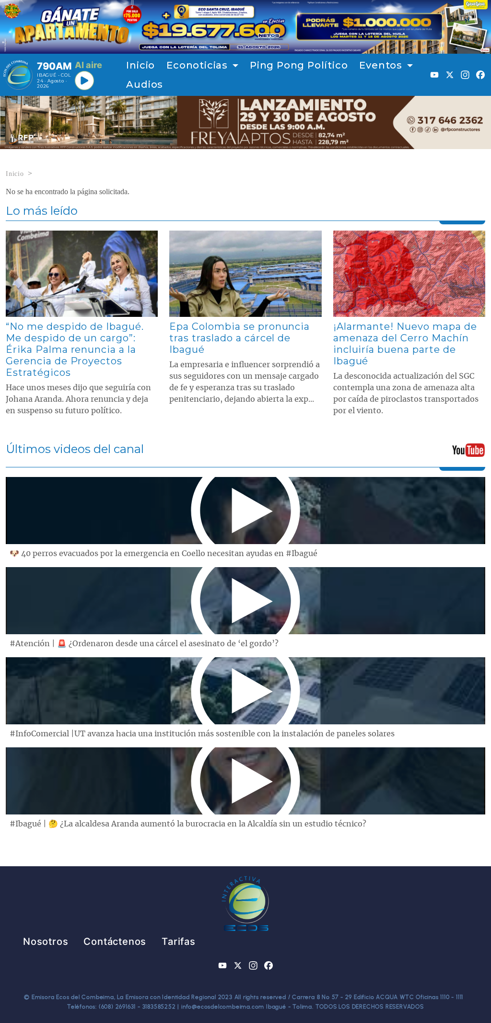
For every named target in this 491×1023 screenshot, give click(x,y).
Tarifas (179, 941)
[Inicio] (18, 75)
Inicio (140, 65)
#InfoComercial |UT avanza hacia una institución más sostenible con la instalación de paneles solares (202, 734)
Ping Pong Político (299, 65)
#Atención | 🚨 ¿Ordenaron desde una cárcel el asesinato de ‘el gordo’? (144, 644)
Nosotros (45, 941)
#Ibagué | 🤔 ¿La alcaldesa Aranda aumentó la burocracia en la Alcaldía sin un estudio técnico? (188, 824)
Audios (144, 84)
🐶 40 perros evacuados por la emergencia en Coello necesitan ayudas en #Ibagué (163, 554)
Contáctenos (114, 941)
